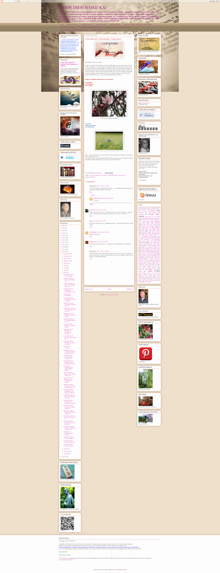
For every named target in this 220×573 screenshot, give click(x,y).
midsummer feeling (144, 276)
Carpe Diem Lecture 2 (86, 24)
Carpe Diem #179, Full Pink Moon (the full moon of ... (69, 310)
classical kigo (143, 269)
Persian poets (146, 253)
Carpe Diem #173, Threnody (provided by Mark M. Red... (69, 352)
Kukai (147, 245)
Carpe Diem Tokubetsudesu (152, 233)
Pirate (90, 221)
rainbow (155, 280)
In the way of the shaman (147, 241)
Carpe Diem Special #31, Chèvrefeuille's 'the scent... (69, 396)
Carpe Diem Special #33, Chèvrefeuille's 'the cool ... (69, 320)
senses (146, 281)
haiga (140, 271)
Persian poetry (156, 251)
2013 (63, 251)
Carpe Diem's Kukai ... (115, 24)
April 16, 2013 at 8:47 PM (99, 221)
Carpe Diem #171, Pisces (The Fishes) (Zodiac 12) (69, 374)
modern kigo (156, 276)
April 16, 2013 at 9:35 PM (102, 232)
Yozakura (149, 263)
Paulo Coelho (145, 251)
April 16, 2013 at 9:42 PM (107, 198)
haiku (116, 175)
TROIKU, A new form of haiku (68, 27)
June (65, 268)
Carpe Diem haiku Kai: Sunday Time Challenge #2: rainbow (69, 64)
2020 (63, 235)
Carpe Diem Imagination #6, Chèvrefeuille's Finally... (68, 368)
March (65, 449)
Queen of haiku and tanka (149, 254)
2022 (63, 230)
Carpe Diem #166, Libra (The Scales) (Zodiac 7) (69, 407)
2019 (63, 237)
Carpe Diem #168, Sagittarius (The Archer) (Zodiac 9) (69, 391)
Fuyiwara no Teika (148, 236)
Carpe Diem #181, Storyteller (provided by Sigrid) (69, 299)
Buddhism (141, 214)
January (66, 453)
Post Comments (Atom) (113, 294)
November (67, 256)
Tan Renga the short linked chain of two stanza (118, 27)
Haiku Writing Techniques (150, 238)
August (66, 263)
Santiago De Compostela (145, 255)
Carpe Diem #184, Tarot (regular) (68, 275)
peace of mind (153, 279)
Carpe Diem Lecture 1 (72, 24)
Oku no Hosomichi (154, 250)
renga (140, 281)
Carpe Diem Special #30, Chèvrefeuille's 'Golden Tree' (69, 428)
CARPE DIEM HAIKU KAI (83, 7)
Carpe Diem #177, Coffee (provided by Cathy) (69, 325)
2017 (63, 242)
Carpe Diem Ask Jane (151, 216)
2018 (63, 240)
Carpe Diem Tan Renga (149, 224)
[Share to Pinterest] (112, 173)
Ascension (144, 210)
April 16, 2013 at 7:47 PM (100, 210)
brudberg (91, 241)
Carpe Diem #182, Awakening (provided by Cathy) (69, 290)
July (65, 265)
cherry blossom (103, 175)
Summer (151, 257)
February (66, 451)
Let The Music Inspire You (152, 247)
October (66, 258)
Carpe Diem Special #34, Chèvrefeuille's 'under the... (69, 285)
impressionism (142, 273)
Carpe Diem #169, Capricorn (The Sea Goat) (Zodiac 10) (69, 386)
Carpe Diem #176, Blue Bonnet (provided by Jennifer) (68, 331)
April (65, 272)
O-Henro (143, 250)
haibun (154, 269)
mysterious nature (147, 277)
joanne (91, 210)
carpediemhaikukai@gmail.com (66, 559)
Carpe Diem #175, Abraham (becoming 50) (69, 337)
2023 (63, 228)
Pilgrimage (157, 253)
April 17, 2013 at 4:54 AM (102, 251)
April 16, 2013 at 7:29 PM (102, 186)
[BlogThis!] (107, 173)
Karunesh (149, 244)
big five (154, 264)
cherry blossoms (155, 266)
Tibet (148, 260)
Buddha (154, 212)
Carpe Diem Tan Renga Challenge (149, 226)
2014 (63, 249)
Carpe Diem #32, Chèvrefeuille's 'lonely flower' (68, 357)
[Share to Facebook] (110, 173)
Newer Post (88, 289)
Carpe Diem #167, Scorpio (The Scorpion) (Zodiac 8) (69, 402)
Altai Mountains (143, 209)
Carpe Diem (154, 214)
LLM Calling (97, 198)
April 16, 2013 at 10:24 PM (101, 241)
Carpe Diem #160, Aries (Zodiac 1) (68, 445)
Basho (153, 210)
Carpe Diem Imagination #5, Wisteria (68, 433)
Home (62, 24)
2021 (63, 233)
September (67, 260)
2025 (63, 226)
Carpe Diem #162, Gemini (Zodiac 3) (68, 437)
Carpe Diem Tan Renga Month (151, 227)
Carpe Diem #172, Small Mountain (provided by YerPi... (69, 362)
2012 (63, 456)
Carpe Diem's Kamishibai (67, 294)
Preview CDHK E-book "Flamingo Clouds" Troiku (91, 27)
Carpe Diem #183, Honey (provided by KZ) (69, 280)
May (65, 270)
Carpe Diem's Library (101, 24)
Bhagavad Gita (143, 212)
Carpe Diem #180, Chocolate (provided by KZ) (69, 304)
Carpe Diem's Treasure (67, 347)
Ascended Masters (155, 209)
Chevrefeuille (111, 175)
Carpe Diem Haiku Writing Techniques (149, 218)
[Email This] (106, 173)
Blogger (124, 569)
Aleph (155, 207)
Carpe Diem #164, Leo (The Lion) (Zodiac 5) (69, 417)
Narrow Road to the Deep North (150, 248)
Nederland (92, 177)
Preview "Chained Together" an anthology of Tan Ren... (74, 30)
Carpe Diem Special (94, 175)
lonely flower (122, 175)
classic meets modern (149, 267)
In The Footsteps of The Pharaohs (149, 239)
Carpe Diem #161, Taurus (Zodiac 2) (68, 441)
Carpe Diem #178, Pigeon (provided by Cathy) (69, 315)
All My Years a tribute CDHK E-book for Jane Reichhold (138, 24)
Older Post (130, 289)
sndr (115, 569)
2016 (63, 244)
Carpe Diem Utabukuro (147, 235)
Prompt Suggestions (97, 30)
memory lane (151, 274)
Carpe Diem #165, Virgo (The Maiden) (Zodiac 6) (69, 412)
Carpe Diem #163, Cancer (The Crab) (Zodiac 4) (69, 423)
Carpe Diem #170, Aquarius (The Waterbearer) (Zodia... (68, 380)
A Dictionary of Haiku (144, 207)
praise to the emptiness (144, 280)
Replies (93, 195)
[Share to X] (109, 173)
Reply (90, 192)
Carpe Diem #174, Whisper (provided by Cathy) (69, 343)
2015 (63, 247)
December (67, 253)
